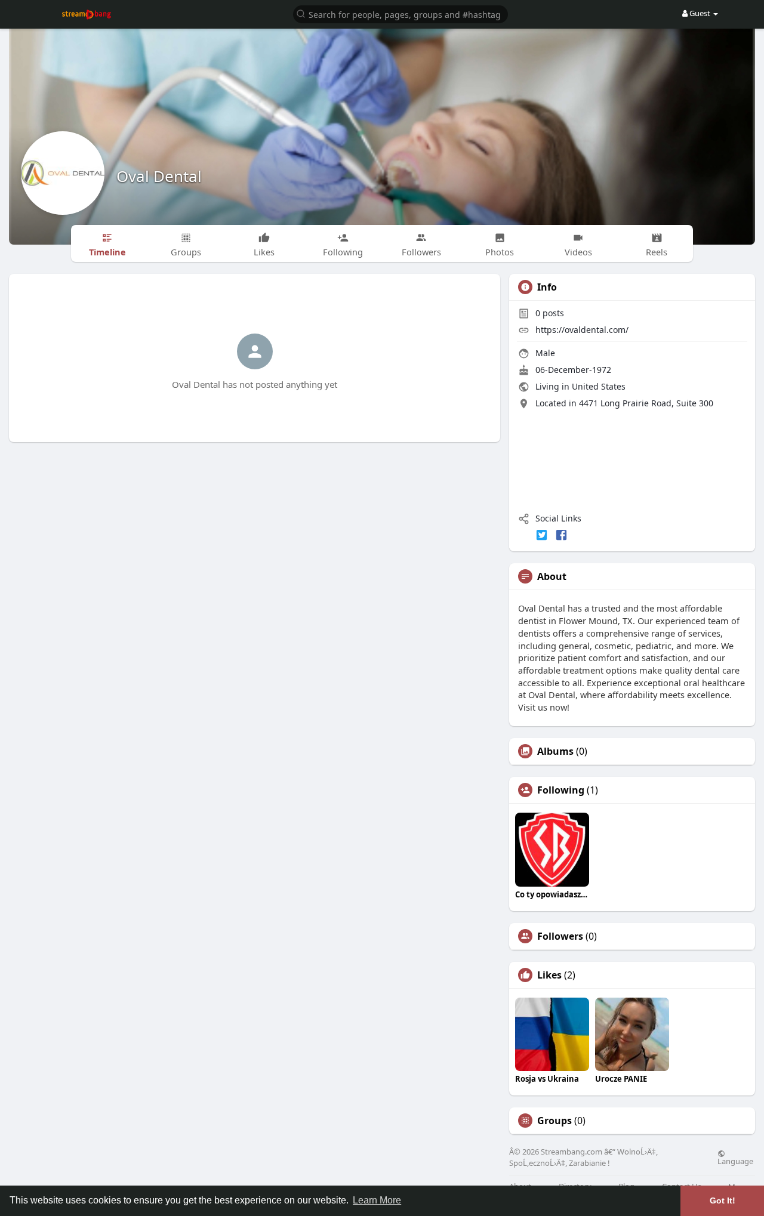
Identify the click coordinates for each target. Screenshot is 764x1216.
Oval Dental (159, 176)
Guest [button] (700, 13)
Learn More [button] (377, 1200)
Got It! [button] (722, 1200)
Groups (554, 1120)
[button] (400, 13)
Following (560, 790)
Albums (555, 751)
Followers (560, 936)
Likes (549, 975)
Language (735, 1160)
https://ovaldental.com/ (582, 329)
